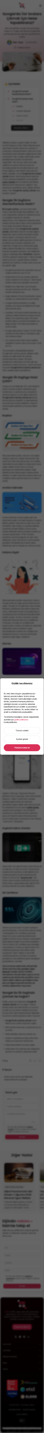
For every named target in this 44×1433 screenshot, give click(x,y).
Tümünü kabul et (22, 747)
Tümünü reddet (22, 730)
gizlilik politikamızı (21, 719)
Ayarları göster (22, 739)
